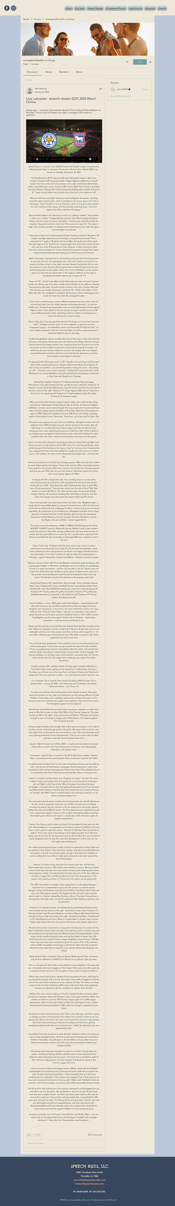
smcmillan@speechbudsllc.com (90, 1180)
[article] (64, 617)
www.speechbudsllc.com (79, 1200)
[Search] (127, 62)
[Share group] (150, 61)
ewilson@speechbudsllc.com (89, 1183)
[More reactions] (37, 1135)
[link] (32, 72)
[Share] (100, 88)
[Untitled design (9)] (7, 8)
